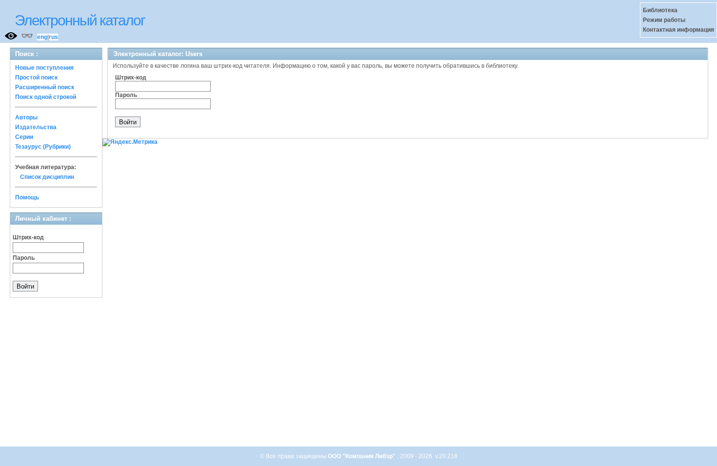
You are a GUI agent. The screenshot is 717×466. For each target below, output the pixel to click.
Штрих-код (28, 237)
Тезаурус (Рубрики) (43, 146)
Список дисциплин (47, 177)
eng (42, 37)
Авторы (26, 117)
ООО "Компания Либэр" (362, 456)
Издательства (36, 127)
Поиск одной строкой (45, 97)
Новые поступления (44, 67)
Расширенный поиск (44, 87)
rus (53, 37)
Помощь (27, 197)
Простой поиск (36, 77)
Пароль (24, 257)
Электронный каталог (80, 20)
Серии (24, 137)
